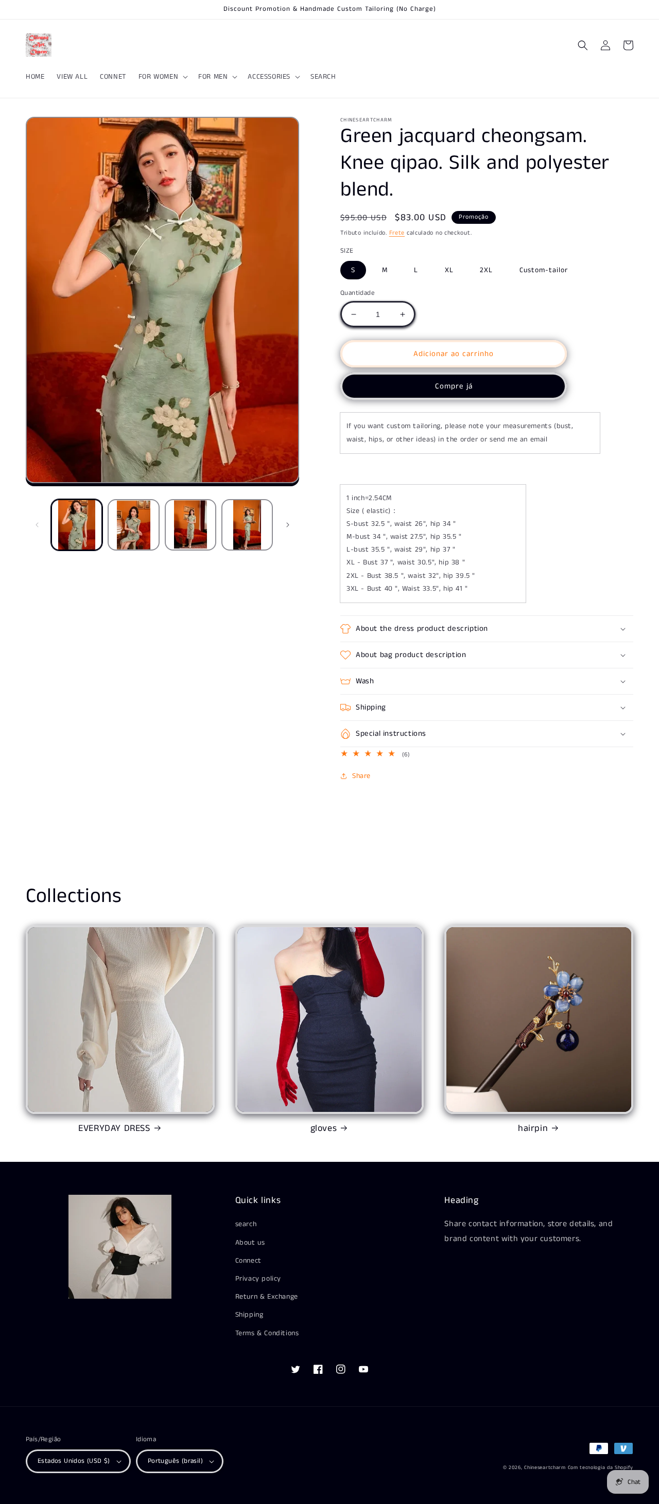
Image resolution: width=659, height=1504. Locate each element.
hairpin (533, 1129)
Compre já (454, 386)
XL (449, 270)
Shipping (249, 1315)
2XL (486, 270)
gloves (323, 1129)
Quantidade (357, 293)
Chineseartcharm (545, 1467)
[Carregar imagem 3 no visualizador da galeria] (190, 525)
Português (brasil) (175, 1461)
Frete (397, 232)
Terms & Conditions (267, 1333)
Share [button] (361, 776)
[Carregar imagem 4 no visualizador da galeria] (247, 525)
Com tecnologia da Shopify (601, 1467)
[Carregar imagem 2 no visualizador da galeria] (133, 525)
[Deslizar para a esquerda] (37, 525)
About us (250, 1242)
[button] (162, 76)
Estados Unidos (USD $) (74, 1461)
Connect (248, 1260)
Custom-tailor (543, 270)
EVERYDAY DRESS (114, 1129)
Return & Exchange (266, 1296)
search (246, 1224)
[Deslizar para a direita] (287, 525)
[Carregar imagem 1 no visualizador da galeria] (76, 525)
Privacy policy (258, 1278)
